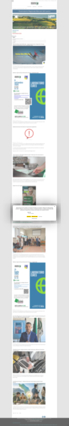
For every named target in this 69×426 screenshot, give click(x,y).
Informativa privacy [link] (34, 218)
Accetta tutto (29, 216)
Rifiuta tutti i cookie (34, 216)
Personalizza (40, 216)
